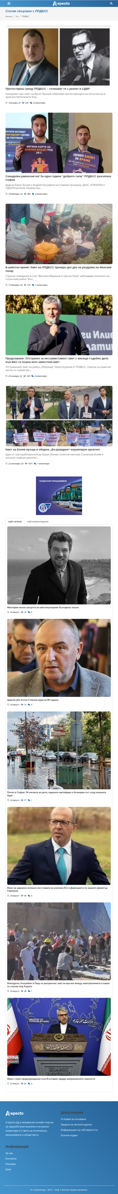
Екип (8, 1169)
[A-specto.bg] (61, 3)
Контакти (11, 1158)
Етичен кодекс (69, 1135)
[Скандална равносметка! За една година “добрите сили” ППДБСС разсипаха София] (59, 143)
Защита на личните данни (76, 1124)
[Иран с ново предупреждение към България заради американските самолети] (59, 1037)
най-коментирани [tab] (37, 521)
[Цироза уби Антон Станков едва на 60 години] (59, 658)
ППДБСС (26, 16)
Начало (9, 16)
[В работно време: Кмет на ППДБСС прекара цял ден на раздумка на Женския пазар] (59, 234)
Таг (17, 16)
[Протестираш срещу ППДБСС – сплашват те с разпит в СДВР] (59, 55)
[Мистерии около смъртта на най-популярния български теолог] (59, 565)
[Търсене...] (111, 3)
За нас (9, 1153)
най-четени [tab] (15, 521)
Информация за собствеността (79, 1130)
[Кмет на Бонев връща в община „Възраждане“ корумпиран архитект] (59, 416)
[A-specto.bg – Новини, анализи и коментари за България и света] (14, 1115)
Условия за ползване (73, 1119)
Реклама (11, 1164)
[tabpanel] (59, 808)
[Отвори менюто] (9, 3)
